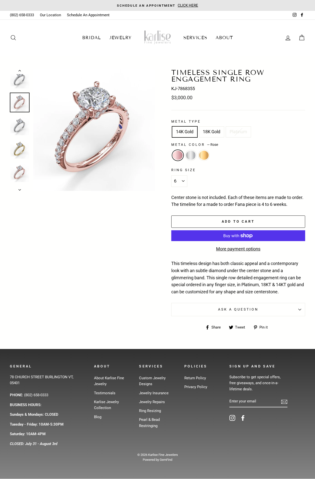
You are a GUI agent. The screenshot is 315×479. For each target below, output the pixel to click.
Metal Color (194, 145)
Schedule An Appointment (88, 15)
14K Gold (184, 131)
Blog (97, 417)
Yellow (203, 155)
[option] (94, 130)
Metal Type (186, 121)
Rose (177, 155)
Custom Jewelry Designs (152, 381)
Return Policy (195, 378)
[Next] (20, 188)
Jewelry (120, 37)
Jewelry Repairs (152, 402)
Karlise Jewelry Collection (106, 405)
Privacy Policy (195, 387)
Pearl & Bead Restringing (149, 422)
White (190, 155)
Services (195, 37)
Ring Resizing (150, 411)
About (224, 37)
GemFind (166, 460)
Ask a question (238, 309)
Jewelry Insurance (154, 393)
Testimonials (104, 393)
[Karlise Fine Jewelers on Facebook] (243, 418)
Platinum (238, 131)
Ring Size (183, 170)
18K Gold (211, 131)
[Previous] (20, 71)
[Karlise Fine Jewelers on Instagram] (232, 418)
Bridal (91, 37)
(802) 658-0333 (22, 15)
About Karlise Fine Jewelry (109, 381)
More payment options (238, 248)
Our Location (50, 15)
